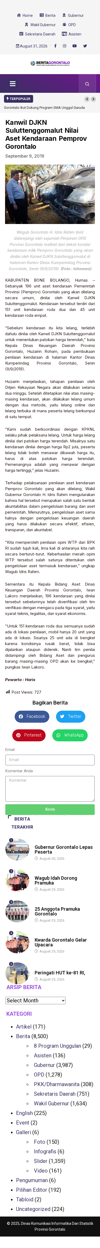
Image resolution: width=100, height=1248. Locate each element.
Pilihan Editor (31, 1190)
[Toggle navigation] (12, 83)
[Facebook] (55, 46)
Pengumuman (32, 1180)
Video (41, 1170)
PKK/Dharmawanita (56, 1084)
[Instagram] (64, 46)
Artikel (23, 1026)
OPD (39, 1074)
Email (10, 749)
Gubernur (44, 1065)
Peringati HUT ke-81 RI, (60, 972)
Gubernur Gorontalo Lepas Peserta (64, 849)
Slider (40, 1161)
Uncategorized (33, 1209)
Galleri (23, 1132)
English (24, 1113)
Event (22, 1122)
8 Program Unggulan (57, 1046)
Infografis (45, 1151)
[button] (87, 99)
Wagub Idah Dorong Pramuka (56, 880)
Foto (39, 1142)
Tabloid (24, 1199)
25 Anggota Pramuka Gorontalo (57, 911)
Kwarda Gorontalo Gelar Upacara (61, 942)
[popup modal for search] (87, 83)
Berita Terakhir (22, 823)
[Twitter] (85, 46)
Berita (40, 842)
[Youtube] (75, 46)
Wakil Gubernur (51, 1103)
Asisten (42, 1055)
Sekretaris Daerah (54, 1094)
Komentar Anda (19, 771)
